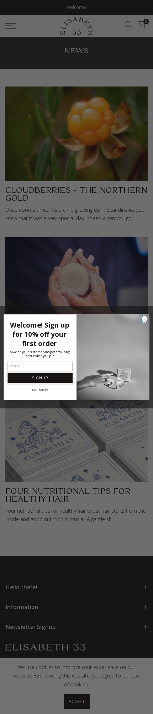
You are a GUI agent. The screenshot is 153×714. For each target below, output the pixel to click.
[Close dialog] (144, 319)
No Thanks (40, 390)
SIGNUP (40, 377)
